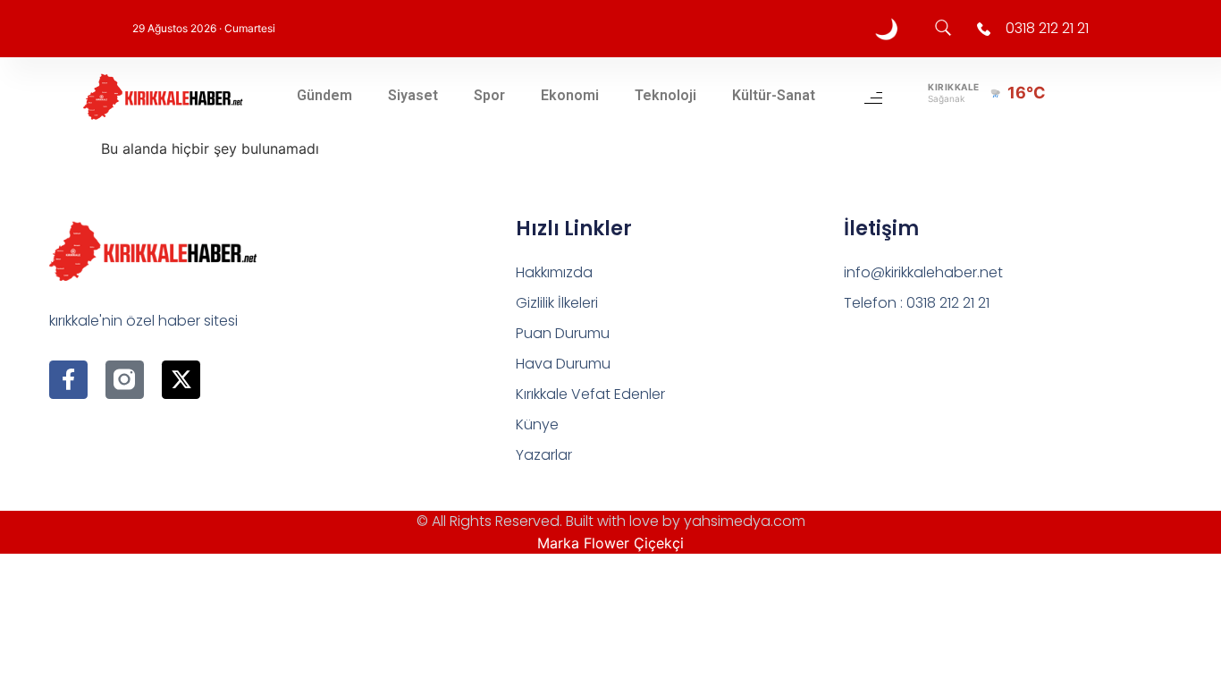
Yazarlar (544, 455)
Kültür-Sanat (773, 95)
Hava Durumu (563, 363)
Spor (489, 95)
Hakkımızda (554, 272)
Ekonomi (570, 95)
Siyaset (413, 95)
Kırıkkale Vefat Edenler (590, 394)
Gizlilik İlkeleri (557, 303)
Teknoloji (665, 95)
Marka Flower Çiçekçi (610, 543)
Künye (537, 424)
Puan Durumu (563, 333)
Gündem (324, 95)
